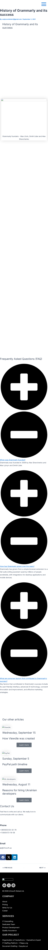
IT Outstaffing (7, 921)
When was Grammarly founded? (12, 460)
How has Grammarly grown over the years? (17, 566)
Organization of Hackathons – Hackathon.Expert (21, 940)
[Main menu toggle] (44, 4)
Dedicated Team (8, 924)
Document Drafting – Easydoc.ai (15, 946)
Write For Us (7, 908)
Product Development (10, 927)
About (4, 902)
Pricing (5, 905)
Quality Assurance (9, 930)
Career (5, 911)
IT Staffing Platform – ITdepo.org (15, 943)
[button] (24, 412)
